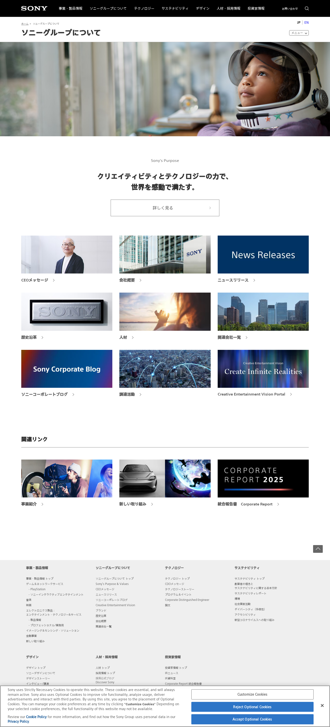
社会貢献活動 (243, 604)
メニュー (297, 33)
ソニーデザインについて (40, 673)
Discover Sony (105, 682)
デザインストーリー (38, 678)
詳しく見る (163, 207)
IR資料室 (170, 678)
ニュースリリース (106, 594)
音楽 (28, 600)
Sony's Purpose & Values (112, 584)
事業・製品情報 (68, 5)
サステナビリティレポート (250, 593)
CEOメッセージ (105, 589)
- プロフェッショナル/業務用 (46, 625)
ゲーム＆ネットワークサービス (44, 584)
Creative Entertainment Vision (115, 605)
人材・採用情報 (226, 5)
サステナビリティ (173, 5)
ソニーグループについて (106, 5)
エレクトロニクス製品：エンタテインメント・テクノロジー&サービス (53, 612)
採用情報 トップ (105, 673)
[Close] (322, 705)
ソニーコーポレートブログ (112, 600)
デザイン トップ (35, 667)
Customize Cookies (252, 694)
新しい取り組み (35, 641)
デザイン (200, 5)
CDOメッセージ (174, 584)
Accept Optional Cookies (252, 719)
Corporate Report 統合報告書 (183, 683)
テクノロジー (142, 5)
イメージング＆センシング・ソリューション (52, 630)
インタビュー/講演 (37, 683)
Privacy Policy (18, 721)
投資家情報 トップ (176, 667)
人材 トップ (103, 667)
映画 (28, 605)
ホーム (25, 24)
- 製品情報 (35, 620)
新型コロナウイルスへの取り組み (254, 620)
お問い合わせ (290, 9)
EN (306, 22)
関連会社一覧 (104, 626)
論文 (167, 605)
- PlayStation (37, 589)
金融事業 (31, 636)
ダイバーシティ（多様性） (250, 609)
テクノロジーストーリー (179, 589)
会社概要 (101, 621)
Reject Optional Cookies (252, 707)
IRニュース (171, 673)
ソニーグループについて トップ (115, 578)
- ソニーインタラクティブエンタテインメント (56, 594)
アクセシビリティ (245, 614)
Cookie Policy (36, 717)
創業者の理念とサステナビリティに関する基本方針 (256, 586)
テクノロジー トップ (177, 578)
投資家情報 (254, 5)
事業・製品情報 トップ (39, 578)
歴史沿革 (101, 616)
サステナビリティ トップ (250, 578)
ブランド (101, 610)
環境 (237, 598)
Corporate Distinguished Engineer (187, 600)
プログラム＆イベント (178, 594)
